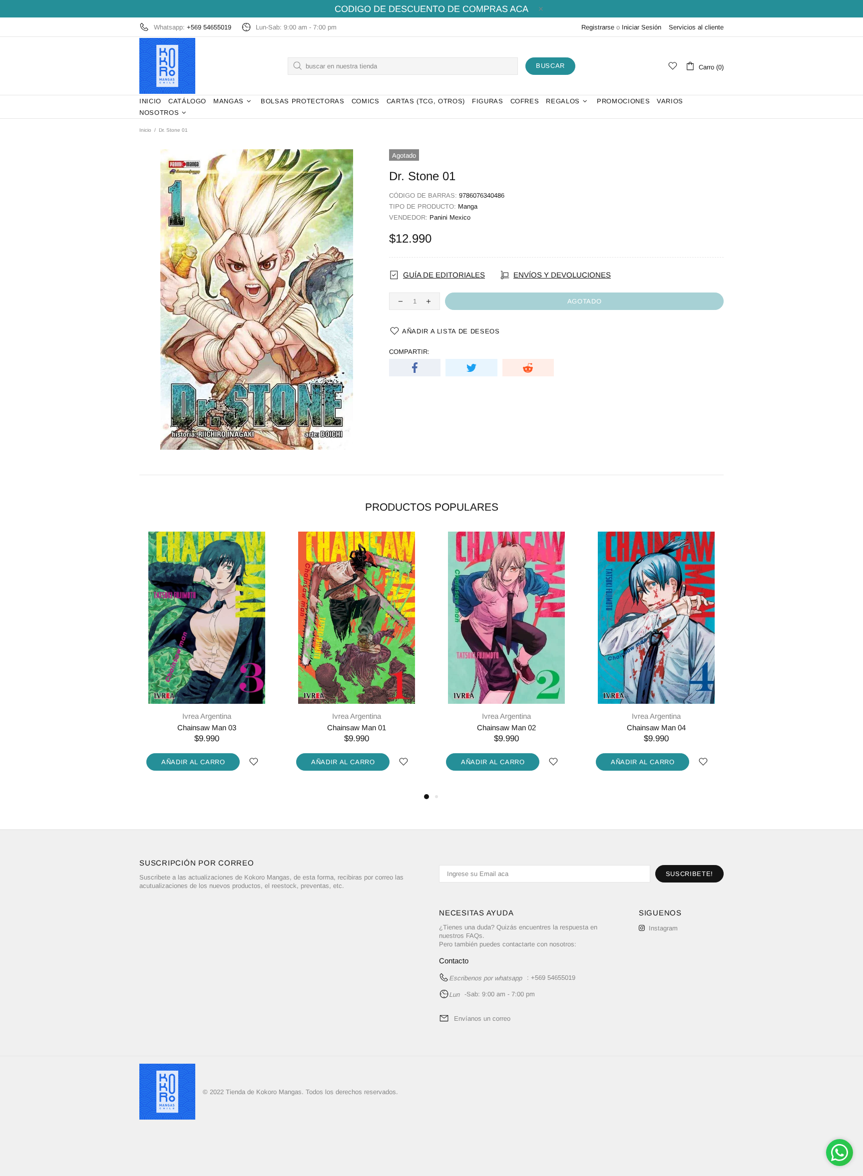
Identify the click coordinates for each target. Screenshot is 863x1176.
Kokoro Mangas (167, 66)
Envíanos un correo (482, 1018)
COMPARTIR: (409, 351)
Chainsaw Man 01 (356, 727)
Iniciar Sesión (641, 27)
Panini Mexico (450, 217)
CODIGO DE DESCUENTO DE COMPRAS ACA (431, 9)
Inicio (145, 130)
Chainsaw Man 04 (656, 727)
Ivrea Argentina (206, 716)
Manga (467, 206)
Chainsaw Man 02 (506, 727)
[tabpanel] (207, 661)
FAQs (474, 935)
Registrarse (597, 27)
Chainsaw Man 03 (206, 727)
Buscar (550, 65)
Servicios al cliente (696, 27)
